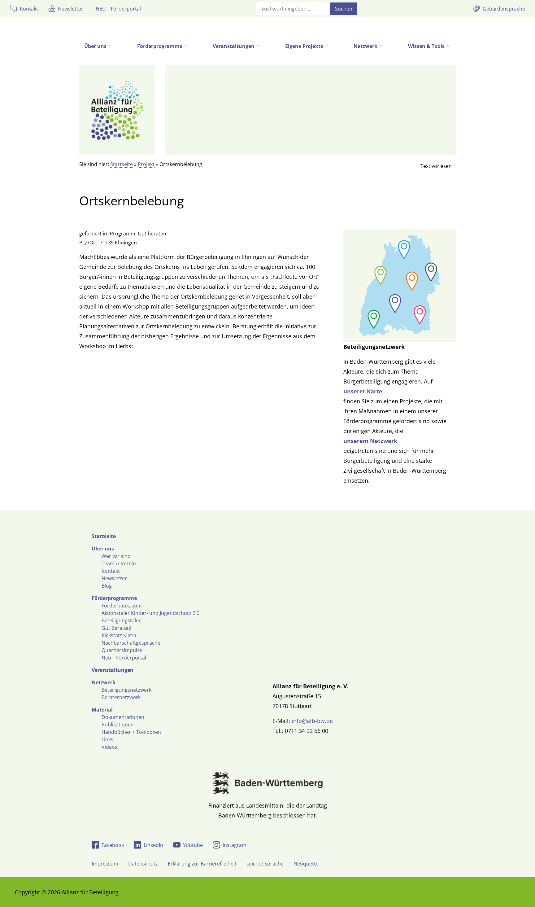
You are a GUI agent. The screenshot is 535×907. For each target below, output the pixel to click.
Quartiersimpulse (122, 650)
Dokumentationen (123, 717)
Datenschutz (143, 863)
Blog (107, 585)
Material (102, 709)
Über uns (103, 548)
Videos (109, 746)
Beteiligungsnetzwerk (126, 689)
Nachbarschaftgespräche (131, 642)
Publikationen (118, 724)
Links (107, 739)
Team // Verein (119, 563)
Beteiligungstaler (121, 620)
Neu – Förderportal (124, 657)
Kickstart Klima (119, 635)
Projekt (146, 164)
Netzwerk (103, 682)
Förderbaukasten (122, 605)
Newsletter (114, 578)
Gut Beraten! (116, 627)
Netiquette (306, 863)
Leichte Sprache (265, 863)
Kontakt (111, 570)
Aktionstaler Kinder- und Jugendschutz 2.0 (150, 613)
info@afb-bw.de (312, 721)
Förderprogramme (114, 598)
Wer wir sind (116, 556)
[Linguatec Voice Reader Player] (431, 166)
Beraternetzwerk (121, 697)
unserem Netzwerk (370, 441)
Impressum (105, 863)
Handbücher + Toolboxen (131, 732)
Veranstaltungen (112, 670)
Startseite (121, 164)
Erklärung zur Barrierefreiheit (202, 863)
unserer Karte (362, 391)
